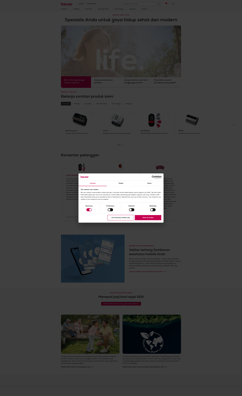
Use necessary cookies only (121, 217)
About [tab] (149, 183)
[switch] (110, 209)
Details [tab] (121, 183)
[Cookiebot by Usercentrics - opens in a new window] (153, 177)
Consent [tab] (92, 183)
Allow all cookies (148, 217)
